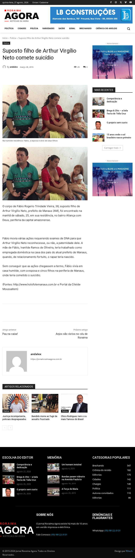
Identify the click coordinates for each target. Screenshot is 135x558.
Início (5, 38)
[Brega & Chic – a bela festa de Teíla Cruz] (98, 113)
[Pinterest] (49, 76)
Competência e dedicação (24, 466)
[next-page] (10, 427)
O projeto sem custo (117, 122)
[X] (121, 3)
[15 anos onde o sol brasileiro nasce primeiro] (98, 137)
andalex (14, 66)
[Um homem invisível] (53, 467)
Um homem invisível (72, 464)
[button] (128, 28)
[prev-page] (4, 427)
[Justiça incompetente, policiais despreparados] (15, 403)
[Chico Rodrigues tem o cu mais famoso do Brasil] (74, 403)
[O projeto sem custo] (98, 125)
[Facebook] (111, 3)
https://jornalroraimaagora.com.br (46, 359)
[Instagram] (116, 3)
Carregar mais (111, 147)
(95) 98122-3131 (59, 534)
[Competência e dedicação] (98, 101)
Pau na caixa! (10, 333)
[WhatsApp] (57, 76)
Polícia (13, 38)
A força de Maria (70, 489)
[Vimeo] (126, 3)
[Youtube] (130, 3)
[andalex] (4, 67)
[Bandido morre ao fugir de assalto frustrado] (45, 403)
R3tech (129, 551)
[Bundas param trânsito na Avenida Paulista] (53, 479)
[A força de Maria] (53, 492)
